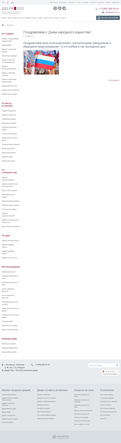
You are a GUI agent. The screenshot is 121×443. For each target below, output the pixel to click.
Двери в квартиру (9, 111)
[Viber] (55, 8)
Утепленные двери (9, 209)
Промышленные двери (10, 144)
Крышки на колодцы (10, 325)
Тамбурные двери (9, 119)
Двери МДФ (6, 45)
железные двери (31, 370)
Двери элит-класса (9, 258)
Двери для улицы (9, 153)
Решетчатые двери (9, 190)
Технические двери (9, 134)
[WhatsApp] (60, 8)
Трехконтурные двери (10, 205)
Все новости (114, 80)
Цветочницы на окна (10, 330)
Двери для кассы (8, 161)
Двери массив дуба (9, 86)
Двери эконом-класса (10, 240)
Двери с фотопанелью (10, 90)
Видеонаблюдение (9, 352)
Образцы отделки (9, 344)
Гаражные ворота (9, 272)
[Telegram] (64, 8)
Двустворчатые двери (10, 226)
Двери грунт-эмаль (9, 94)
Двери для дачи (8, 148)
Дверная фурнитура (10, 348)
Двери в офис (7, 157)
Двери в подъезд (9, 115)
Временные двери (9, 123)
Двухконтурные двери (10, 201)
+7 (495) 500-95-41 (109, 8)
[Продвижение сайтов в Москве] (60, 437)
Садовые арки (7, 321)
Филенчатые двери (9, 56)
